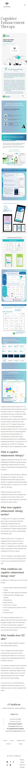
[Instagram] (13, 762)
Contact (8, 744)
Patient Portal (21, 740)
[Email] (7, 762)
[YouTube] (10, 765)
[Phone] (4, 762)
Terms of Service (22, 766)
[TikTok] (7, 765)
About (12, 740)
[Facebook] (10, 762)
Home (5, 740)
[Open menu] (24, 5)
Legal (20, 744)
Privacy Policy (22, 761)
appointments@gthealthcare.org (15, 731)
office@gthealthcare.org (15, 726)
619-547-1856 (17, 719)
